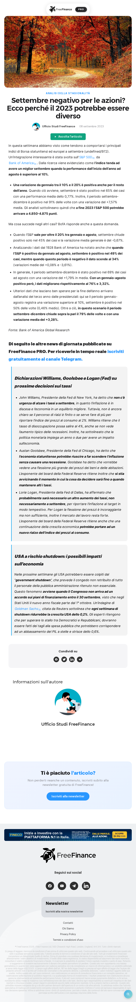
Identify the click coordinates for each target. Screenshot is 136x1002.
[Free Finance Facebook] (50, 886)
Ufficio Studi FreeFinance (68, 724)
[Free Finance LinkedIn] (86, 886)
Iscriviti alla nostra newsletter (64, 911)
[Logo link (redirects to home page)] (60, 9)
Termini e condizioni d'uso (68, 940)
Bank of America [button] (21, 163)
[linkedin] (72, 659)
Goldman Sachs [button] (26, 609)
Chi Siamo (68, 928)
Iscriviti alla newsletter (68, 796)
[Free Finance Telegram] (74, 886)
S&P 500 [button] (85, 157)
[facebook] (56, 659)
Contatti (68, 923)
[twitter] (64, 659)
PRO (81, 9)
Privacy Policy (68, 934)
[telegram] (80, 659)
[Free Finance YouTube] (62, 886)
